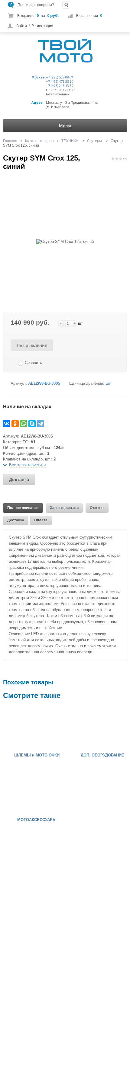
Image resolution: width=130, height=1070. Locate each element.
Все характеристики (27, 465)
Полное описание (23, 508)
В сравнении (87, 16)
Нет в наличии (32, 345)
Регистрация (42, 26)
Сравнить (33, 362)
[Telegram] (40, 423)
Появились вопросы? (36, 5)
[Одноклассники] (15, 423)
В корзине (25, 16)
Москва (38, 77)
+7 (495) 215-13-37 (59, 86)
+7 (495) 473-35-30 (59, 81)
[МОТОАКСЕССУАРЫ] (21, 792)
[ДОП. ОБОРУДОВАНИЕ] (87, 727)
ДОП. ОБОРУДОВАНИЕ (102, 755)
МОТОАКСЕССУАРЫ (37, 820)
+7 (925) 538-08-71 (59, 77)
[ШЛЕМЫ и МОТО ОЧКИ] (21, 727)
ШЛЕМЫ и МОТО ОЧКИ (37, 755)
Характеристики (64, 508)
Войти (21, 26)
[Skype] (32, 423)
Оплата (40, 520)
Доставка (19, 479)
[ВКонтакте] (6, 423)
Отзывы (97, 508)
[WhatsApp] (23, 423)
